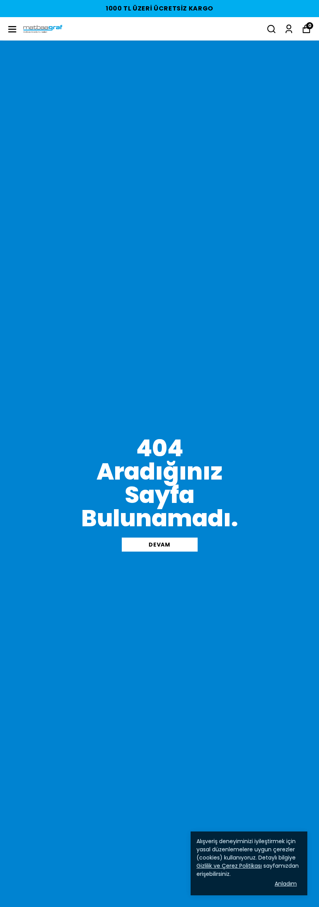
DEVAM (159, 544)
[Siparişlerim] (289, 29)
